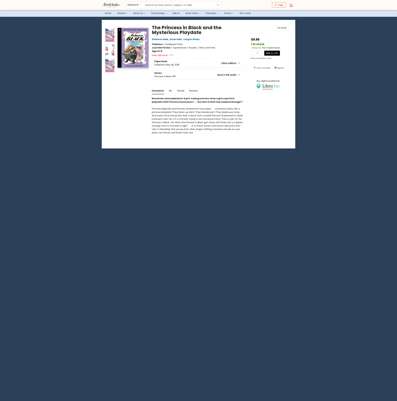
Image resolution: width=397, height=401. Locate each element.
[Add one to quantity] (261, 53)
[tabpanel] (198, 119)
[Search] (218, 5)
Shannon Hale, (160, 39)
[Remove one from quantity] (253, 53)
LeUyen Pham (191, 39)
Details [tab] (180, 90)
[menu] (198, 13)
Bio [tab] (170, 90)
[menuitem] (108, 13)
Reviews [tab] (193, 90)
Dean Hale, (176, 39)
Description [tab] (158, 90)
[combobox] (135, 5)
